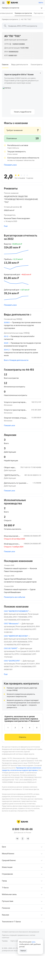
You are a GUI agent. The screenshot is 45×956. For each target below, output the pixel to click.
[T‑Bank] (12, 3)
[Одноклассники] (22, 838)
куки (33, 942)
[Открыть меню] (3, 2)
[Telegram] (28, 838)
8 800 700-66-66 (22, 829)
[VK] (17, 838)
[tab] (5, 64)
